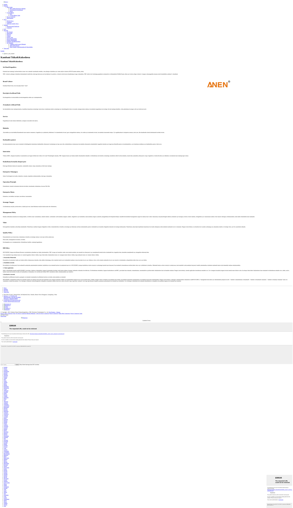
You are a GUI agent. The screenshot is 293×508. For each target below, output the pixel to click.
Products (6, 5)
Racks (11, 11)
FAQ (5, 29)
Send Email (3, 316)
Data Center (10, 7)
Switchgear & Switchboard (16, 10)
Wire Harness (10, 18)
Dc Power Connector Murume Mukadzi (25, 313)
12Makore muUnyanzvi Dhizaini (18, 44)
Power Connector (11, 16)
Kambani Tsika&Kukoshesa (13, 41)
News (5, 19)
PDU (11, 14)
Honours (9, 34)
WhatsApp (24, 317)
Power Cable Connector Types (8, 313)
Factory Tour (10, 37)
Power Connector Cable (76, 313)
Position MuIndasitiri (12, 40)
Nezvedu (6, 30)
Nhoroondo (9, 33)
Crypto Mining (10, 12)
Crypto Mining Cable (15, 15)
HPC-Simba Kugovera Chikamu (17, 8)
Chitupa (9, 36)
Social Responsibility (12, 38)
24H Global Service (14, 45)
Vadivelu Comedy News (13, 23)
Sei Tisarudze (10, 43)
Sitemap (58, 312)
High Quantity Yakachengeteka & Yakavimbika (21, 47)
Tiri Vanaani (10, 32)
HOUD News (10, 21)
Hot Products (52, 312)
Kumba (5, 4)
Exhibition (9, 22)
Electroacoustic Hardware (13, 26)
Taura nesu (6, 48)
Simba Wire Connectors (64, 313)
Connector (9, 27)
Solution (6, 25)
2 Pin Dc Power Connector (42, 313)
